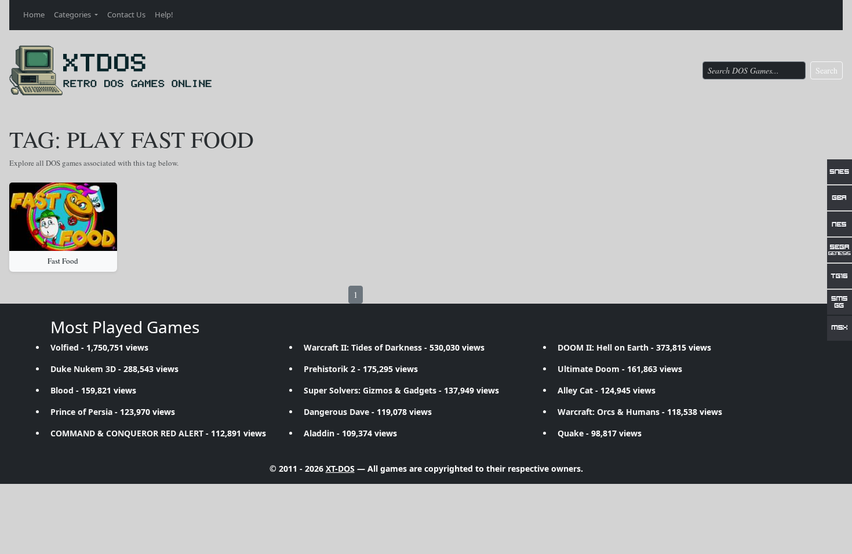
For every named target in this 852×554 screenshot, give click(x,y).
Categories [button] (73, 14)
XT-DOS (340, 468)
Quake (571, 433)
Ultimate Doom (589, 368)
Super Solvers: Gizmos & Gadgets (370, 390)
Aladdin (319, 433)
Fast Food (63, 261)
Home (34, 14)
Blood (62, 390)
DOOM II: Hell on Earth (603, 347)
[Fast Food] (63, 217)
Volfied (64, 347)
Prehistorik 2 (329, 368)
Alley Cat (575, 390)
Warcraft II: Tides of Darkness (363, 347)
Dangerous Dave (336, 411)
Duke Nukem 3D (83, 368)
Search (826, 70)
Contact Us (126, 14)
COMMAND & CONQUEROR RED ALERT (126, 433)
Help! (164, 14)
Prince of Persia (81, 411)
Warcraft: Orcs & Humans (609, 411)
